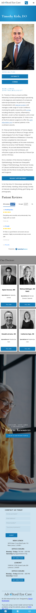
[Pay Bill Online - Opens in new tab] (18, 611)
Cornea (15, 82)
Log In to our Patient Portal (18, 435)
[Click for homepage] (18, 594)
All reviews (8, 204)
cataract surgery (20, 105)
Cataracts (15, 76)
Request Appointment (18, 178)
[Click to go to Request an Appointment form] (6, 611)
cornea (28, 110)
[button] (33, 2)
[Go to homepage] (11, 3)
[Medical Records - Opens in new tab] (30, 611)
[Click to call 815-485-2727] (26, 2)
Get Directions (18, 558)
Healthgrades (9, 209)
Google (23, 204)
